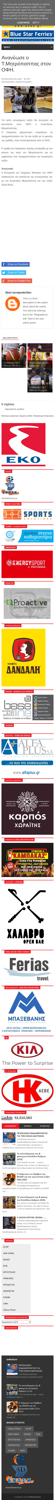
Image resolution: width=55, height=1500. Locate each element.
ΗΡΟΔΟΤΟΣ (9, 1285)
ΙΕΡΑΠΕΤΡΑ (8, 1291)
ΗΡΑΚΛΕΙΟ (8, 1278)
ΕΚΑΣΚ (6, 1259)
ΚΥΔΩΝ (6, 1297)
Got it (36, 23)
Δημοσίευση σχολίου (14, 409)
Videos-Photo (9, 1310)
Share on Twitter (16, 272)
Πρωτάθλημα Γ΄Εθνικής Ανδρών (16, 82)
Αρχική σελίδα (26, 416)
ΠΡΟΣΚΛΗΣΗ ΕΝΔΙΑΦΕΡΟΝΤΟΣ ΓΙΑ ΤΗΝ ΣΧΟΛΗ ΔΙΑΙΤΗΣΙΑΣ (30, 1368)
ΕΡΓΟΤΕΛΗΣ (9, 1272)
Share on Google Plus (19, 280)
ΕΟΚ (5, 1266)
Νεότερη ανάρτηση (10, 416)
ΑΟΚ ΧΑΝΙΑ (8, 1253)
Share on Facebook (18, 264)
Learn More (23, 23)
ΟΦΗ (28, 79)
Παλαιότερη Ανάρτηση (43, 416)
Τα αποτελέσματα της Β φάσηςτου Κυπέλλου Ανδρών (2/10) (29, 1388)
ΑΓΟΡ (6, 1247)
